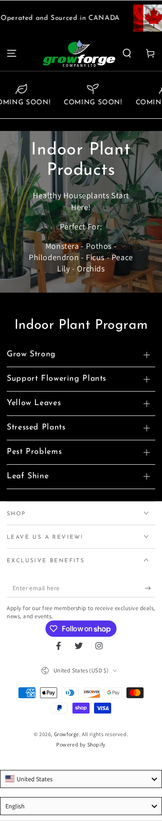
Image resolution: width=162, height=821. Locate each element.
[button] (127, 53)
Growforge (66, 734)
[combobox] (81, 779)
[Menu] (11, 53)
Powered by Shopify (81, 744)
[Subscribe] (150, 588)
